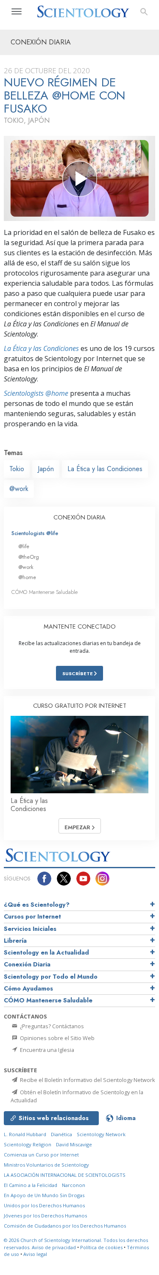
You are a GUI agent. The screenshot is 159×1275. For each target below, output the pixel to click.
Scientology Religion (27, 1144)
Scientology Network (101, 1134)
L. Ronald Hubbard (25, 1134)
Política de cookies (101, 1247)
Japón (46, 469)
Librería (15, 940)
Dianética (61, 1134)
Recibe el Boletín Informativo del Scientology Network (87, 1080)
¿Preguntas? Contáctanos (51, 1026)
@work (18, 489)
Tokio (16, 469)
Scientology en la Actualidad (46, 952)
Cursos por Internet (32, 916)
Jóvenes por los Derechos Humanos (45, 1215)
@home (27, 577)
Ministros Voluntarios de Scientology (46, 1165)
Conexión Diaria (27, 964)
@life (23, 546)
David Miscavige (74, 1144)
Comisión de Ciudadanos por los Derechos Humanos (65, 1226)
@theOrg (28, 557)
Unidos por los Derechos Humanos (44, 1205)
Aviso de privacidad (54, 1247)
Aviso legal (35, 1254)
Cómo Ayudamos (28, 988)
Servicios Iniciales (30, 929)
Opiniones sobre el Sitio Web (57, 1038)
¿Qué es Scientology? (37, 904)
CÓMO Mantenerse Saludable (44, 592)
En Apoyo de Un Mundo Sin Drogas (44, 1195)
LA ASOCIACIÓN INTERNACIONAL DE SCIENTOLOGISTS (65, 1175)
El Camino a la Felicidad (30, 1185)
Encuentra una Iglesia (46, 1050)
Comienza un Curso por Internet (41, 1154)
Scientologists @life (34, 533)
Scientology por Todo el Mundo (51, 976)
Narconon (73, 1185)
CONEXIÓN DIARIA (79, 517)
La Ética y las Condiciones (41, 348)
